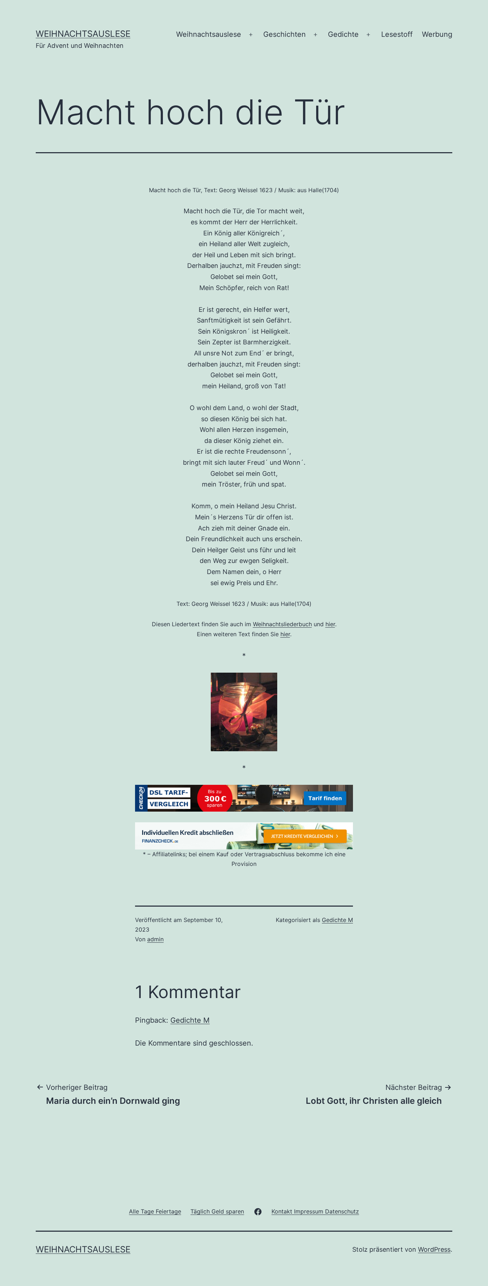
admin (155, 939)
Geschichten (284, 34)
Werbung (437, 34)
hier (330, 624)
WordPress (434, 1249)
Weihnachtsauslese (83, 34)
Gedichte (343, 34)
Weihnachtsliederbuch (282, 624)
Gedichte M (337, 919)
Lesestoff (397, 34)
